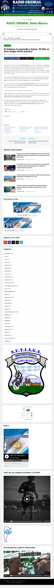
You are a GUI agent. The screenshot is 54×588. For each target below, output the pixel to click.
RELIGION (7, 317)
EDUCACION (7, 277)
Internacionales (8, 282)
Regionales (7, 315)
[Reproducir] (5, 521)
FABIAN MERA (21, 159)
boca (6, 256)
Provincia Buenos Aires (10, 312)
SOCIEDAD (7, 335)
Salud (6, 323)
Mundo (6, 294)
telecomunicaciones (9, 338)
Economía (7, 274)
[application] (27, 499)
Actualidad (7, 253)
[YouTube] (5, 242)
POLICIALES (7, 303)
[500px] (21, 242)
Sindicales (7, 329)
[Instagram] (13, 242)
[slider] (26, 521)
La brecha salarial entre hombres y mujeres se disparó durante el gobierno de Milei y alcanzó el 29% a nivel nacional (32, 187)
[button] (27, 499)
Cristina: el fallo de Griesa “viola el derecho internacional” (10, 129)
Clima (6, 259)
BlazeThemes (19, 582)
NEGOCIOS (7, 300)
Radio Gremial (8, 54)
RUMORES (7, 320)
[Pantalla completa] (48, 521)
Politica (6, 306)
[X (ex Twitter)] (17, 242)
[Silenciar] (46, 521)
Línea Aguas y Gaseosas (10, 285)
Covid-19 (7, 262)
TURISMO (7, 341)
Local (6, 288)
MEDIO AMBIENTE (9, 291)
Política (6, 309)
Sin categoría (8, 326)
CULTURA (7, 265)
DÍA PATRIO (7, 271)
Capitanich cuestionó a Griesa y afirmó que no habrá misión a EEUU (41, 129)
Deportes (7, 268)
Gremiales (7, 280)
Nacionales (7, 45)
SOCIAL (6, 332)
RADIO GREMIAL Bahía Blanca (27, 23)
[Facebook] (9, 242)
